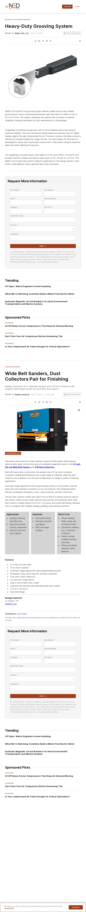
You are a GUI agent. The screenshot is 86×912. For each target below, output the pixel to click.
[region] (43, 907)
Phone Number (50, 199)
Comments (14, 234)
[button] (6, 6)
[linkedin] (39, 41)
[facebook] (35, 41)
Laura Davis (22, 614)
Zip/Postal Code (16, 216)
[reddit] (47, 41)
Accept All (75, 907)
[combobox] (43, 228)
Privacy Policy (9, 908)
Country (14, 225)
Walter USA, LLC (22, 33)
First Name (15, 190)
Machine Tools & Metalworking (17, 19)
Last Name (49, 190)
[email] (51, 41)
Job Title (48, 207)
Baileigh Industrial (22, 394)
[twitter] (43, 41)
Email (13, 199)
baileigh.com (11, 604)
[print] (80, 41)
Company (14, 207)
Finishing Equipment (12, 367)
